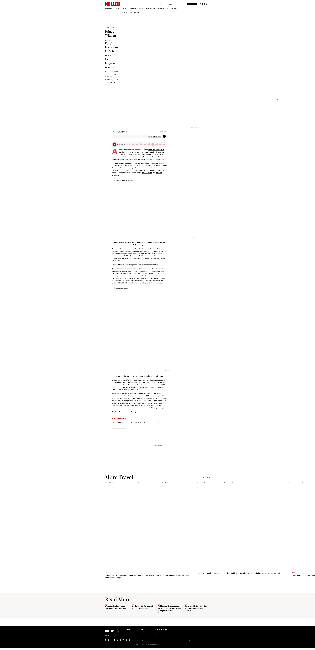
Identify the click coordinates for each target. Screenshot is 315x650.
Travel (114, 27)
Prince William (117, 163)
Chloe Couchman (122, 131)
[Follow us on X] (111, 640)
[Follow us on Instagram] (105, 640)
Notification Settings (141, 642)
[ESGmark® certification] (117, 631)
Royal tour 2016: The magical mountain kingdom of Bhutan (142, 607)
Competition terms (156, 642)
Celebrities (108, 8)
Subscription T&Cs (161, 629)
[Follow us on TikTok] (114, 640)
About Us (127, 629)
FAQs (141, 632)
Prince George (147, 172)
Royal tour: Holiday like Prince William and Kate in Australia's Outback (196, 608)
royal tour (137, 412)
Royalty (117, 8)
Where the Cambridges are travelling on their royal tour (115, 607)
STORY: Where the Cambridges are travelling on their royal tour (135, 265)
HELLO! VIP (174, 8)
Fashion (124, 8)
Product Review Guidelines (150, 644)
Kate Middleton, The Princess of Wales (129, 422)
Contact (142, 629)
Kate (128, 163)
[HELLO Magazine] (112, 4)
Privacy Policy (195, 640)
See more (206, 477)
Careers (136, 644)
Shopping (161, 8)
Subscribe (192, 4)
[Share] (164, 136)
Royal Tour (153, 422)
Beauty (141, 8)
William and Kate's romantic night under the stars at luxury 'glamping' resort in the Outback (169, 609)
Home (107, 27)
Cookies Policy (148, 640)
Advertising (128, 632)
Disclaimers (138, 640)
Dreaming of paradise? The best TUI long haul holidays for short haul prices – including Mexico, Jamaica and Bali (238, 573)
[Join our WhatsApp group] (129, 640)
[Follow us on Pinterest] (123, 640)
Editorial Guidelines (171, 642)
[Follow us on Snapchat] (120, 640)
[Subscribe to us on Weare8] (126, 640)
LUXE (168, 8)
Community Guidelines (162, 640)
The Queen (131, 403)
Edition (172, 4)
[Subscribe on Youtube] (117, 640)
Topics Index (159, 632)
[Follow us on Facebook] (108, 640)
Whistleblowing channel (180, 640)
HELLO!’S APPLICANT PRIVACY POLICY (191, 642)
